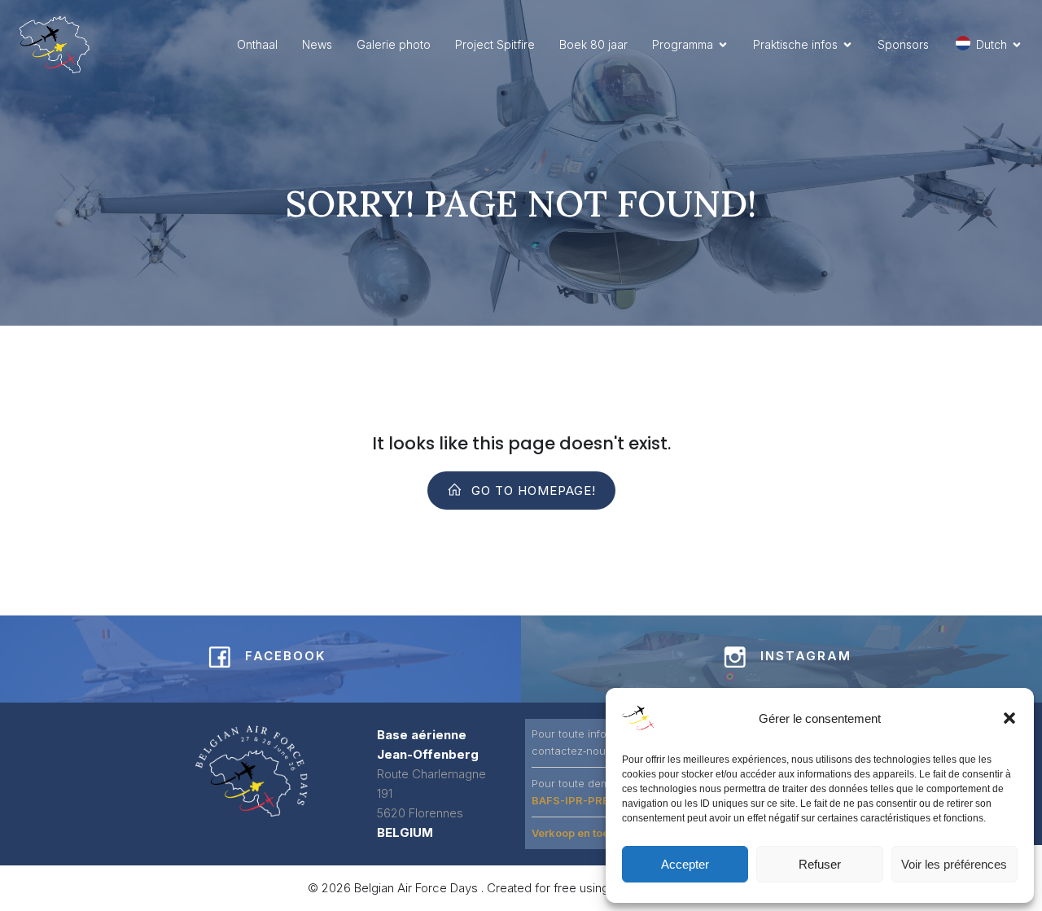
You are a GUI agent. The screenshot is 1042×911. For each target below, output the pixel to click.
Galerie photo (394, 44)
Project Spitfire (495, 44)
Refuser (820, 864)
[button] (1009, 718)
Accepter (685, 864)
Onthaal (257, 44)
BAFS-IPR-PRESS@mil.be (599, 800)
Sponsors (903, 44)
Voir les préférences (954, 864)
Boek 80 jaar (593, 44)
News (317, 44)
